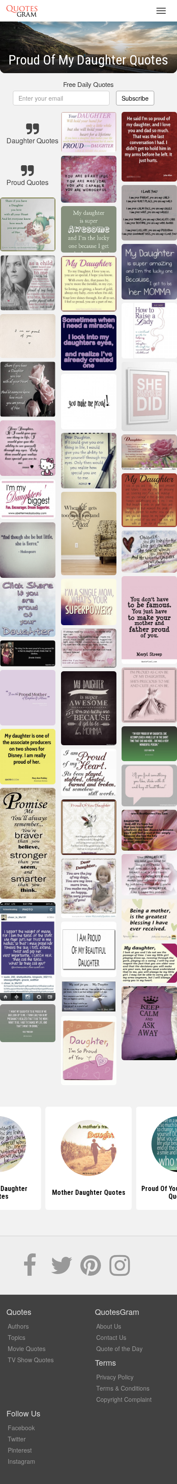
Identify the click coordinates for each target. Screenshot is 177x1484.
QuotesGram (21, 11)
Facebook (21, 1427)
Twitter (17, 1439)
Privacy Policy (115, 1377)
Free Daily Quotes (88, 84)
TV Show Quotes (31, 1359)
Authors (18, 1326)
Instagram (21, 1461)
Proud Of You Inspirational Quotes (89, 1192)
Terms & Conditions (123, 1388)
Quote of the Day (119, 1348)
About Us (108, 1326)
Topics (16, 1337)
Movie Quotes (27, 1348)
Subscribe (135, 98)
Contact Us (111, 1337)
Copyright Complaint (124, 1399)
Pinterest (20, 1450)
